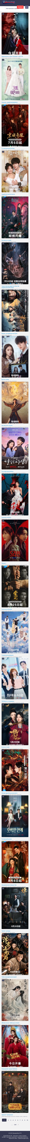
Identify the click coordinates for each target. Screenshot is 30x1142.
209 (15, 1124)
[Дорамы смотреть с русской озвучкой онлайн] (10, 2)
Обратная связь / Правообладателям (18, 1138)
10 (27, 1120)
